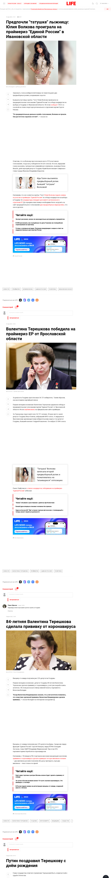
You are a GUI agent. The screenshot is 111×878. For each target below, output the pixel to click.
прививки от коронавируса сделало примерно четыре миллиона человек (39, 758)
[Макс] (24, 300)
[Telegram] (28, 300)
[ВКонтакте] (33, 300)
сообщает (54, 105)
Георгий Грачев (18, 256)
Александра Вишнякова (20, 813)
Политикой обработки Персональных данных (44, 9)
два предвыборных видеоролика (52, 205)
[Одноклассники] (37, 300)
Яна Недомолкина (19, 537)
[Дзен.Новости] (20, 300)
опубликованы (29, 409)
